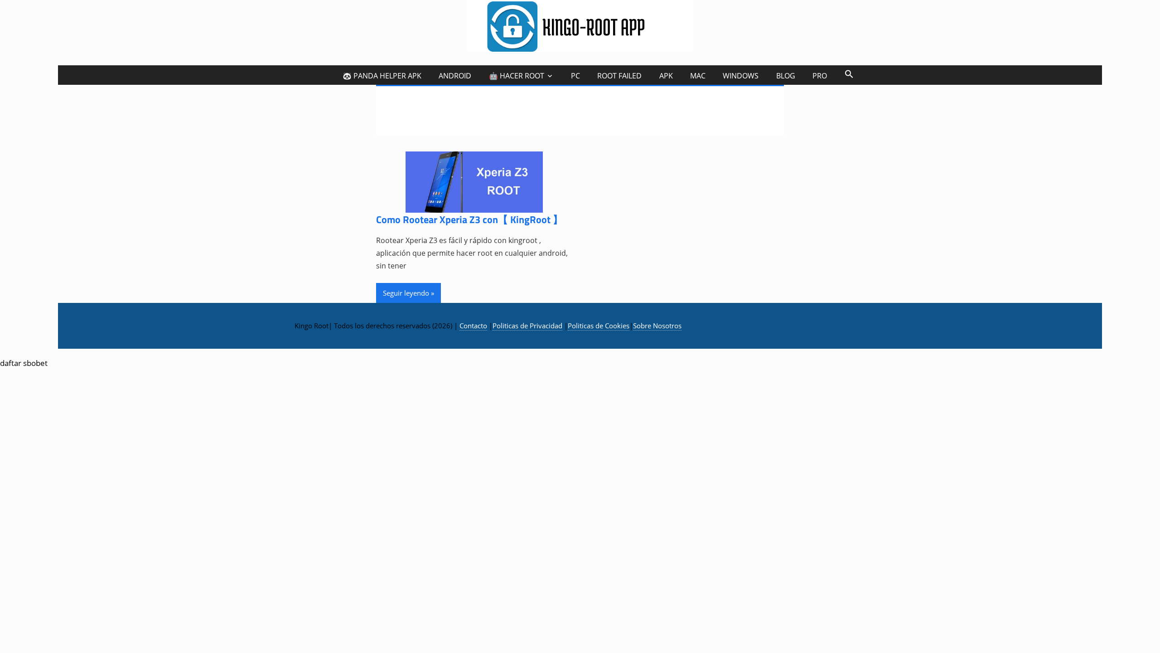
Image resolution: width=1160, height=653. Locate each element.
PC (575, 76)
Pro (819, 76)
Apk (666, 76)
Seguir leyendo (406, 292)
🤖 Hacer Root (516, 76)
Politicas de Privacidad (527, 325)
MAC (698, 76)
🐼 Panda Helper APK (382, 76)
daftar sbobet (24, 363)
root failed (619, 76)
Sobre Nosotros (657, 325)
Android (455, 76)
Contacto (473, 325)
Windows (741, 76)
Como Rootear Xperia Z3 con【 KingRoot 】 (469, 219)
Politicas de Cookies (598, 325)
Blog (785, 76)
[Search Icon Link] (849, 74)
